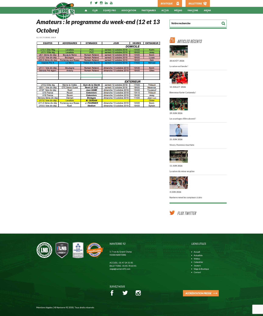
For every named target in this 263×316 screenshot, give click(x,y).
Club (95, 10)
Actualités (198, 255)
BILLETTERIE (195, 3)
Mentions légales (44, 307)
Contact (197, 272)
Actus (165, 10)
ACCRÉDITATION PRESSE (198, 293)
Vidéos (197, 258)
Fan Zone (193, 10)
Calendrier (198, 262)
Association (128, 10)
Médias (178, 10)
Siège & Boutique (201, 269)
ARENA (207, 10)
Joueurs (197, 265)
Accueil (197, 252)
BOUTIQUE (167, 3)
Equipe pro (109, 10)
